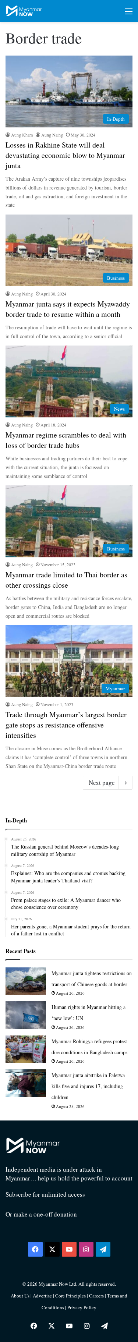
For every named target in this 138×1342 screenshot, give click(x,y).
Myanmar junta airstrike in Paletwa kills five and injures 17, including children (88, 1086)
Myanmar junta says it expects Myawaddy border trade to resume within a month (68, 309)
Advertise (42, 1295)
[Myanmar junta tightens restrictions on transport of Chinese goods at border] (26, 981)
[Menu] (128, 14)
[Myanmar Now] (24, 11)
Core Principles (71, 1295)
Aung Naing (52, 135)
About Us (20, 1295)
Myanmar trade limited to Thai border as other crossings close (66, 580)
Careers (97, 1295)
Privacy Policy (81, 1307)
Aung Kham (22, 135)
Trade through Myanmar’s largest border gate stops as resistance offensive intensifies (66, 724)
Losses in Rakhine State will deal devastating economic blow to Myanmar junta (65, 155)
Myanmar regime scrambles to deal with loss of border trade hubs (66, 440)
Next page (102, 782)
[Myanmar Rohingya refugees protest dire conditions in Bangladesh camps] (26, 1049)
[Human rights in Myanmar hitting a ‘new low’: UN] (26, 1015)
